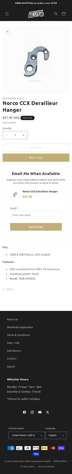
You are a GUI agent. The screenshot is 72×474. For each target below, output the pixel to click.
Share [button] (10, 289)
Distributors (14, 350)
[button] (7, 14)
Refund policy (60, 461)
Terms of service (46, 466)
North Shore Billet (22, 461)
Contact (11, 358)
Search (11, 366)
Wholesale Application (20, 327)
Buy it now (36, 157)
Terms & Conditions (18, 335)
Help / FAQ (13, 343)
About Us (12, 319)
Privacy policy (27, 466)
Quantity (7, 128)
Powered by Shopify (41, 461)
